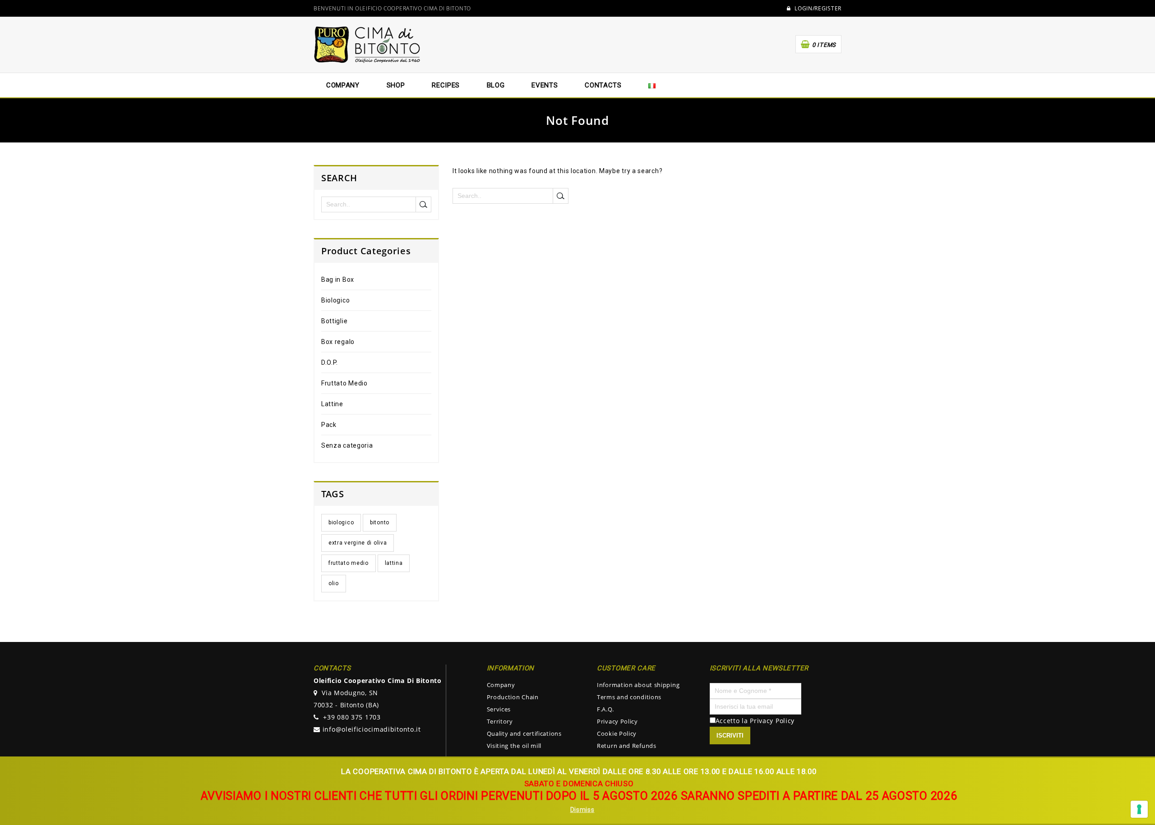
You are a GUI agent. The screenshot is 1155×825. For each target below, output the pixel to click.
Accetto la (733, 720)
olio (333, 583)
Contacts (603, 85)
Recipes (446, 85)
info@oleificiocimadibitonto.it (372, 729)
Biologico (335, 300)
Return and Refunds (626, 746)
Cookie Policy (617, 733)
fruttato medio (348, 563)
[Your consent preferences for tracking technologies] (1139, 809)
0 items (824, 44)
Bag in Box (337, 279)
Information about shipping (638, 685)
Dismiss (582, 809)
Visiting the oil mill (514, 746)
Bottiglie (334, 321)
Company (501, 685)
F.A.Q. (605, 709)
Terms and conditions (629, 697)
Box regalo (338, 341)
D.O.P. (329, 362)
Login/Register (817, 8)
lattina (394, 563)
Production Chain (513, 697)
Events (544, 85)
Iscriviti (730, 735)
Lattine (332, 404)
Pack (329, 424)
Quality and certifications (524, 733)
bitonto (379, 522)
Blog (496, 85)
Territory (500, 721)
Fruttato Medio (344, 383)
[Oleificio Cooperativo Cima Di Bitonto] (368, 44)
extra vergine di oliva (357, 543)
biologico (341, 522)
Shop (396, 85)
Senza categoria (347, 445)
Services (499, 709)
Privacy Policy (617, 721)
